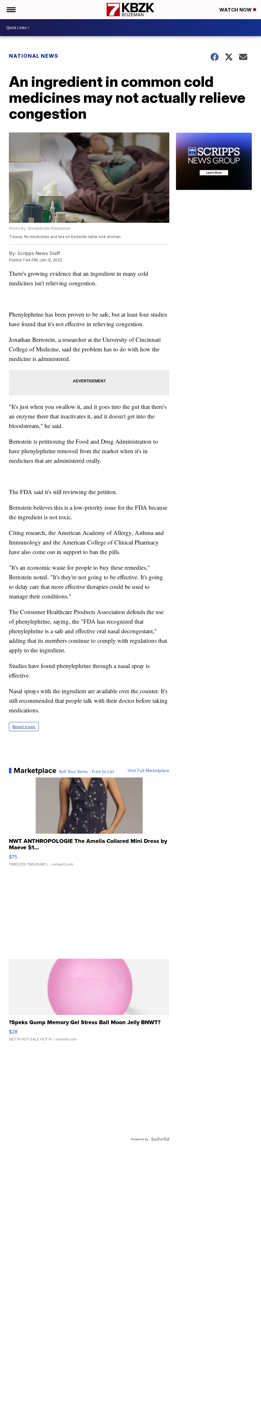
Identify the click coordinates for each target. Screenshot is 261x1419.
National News (33, 56)
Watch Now (236, 10)
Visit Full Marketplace (148, 770)
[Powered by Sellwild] (160, 1139)
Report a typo (23, 726)
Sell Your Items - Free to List (86, 771)
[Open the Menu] (11, 9)
